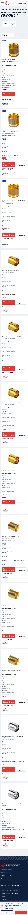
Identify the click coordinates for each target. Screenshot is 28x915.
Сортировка (22, 35)
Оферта (3, 896)
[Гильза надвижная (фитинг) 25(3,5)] (14, 660)
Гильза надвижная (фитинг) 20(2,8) (11, 604)
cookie (19, 903)
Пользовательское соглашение (9, 893)
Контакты (3, 899)
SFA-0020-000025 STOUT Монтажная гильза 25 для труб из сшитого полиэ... (13, 130)
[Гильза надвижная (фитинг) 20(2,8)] (14, 594)
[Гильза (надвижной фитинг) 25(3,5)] (14, 393)
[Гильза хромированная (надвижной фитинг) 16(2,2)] (14, 726)
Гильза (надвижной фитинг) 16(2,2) (11, 270)
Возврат (3, 879)
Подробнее (7, 912)
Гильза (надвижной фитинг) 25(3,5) (11, 403)
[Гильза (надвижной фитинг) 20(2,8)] (14, 327)
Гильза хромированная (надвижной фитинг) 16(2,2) (13, 737)
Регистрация (22, 3)
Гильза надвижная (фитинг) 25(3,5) (11, 670)
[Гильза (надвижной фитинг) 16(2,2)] (14, 260)
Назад (4, 30)
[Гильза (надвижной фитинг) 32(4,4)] (14, 459)
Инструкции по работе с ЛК (8, 882)
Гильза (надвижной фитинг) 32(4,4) (11, 469)
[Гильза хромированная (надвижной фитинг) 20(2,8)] (14, 794)
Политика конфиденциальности (9, 890)
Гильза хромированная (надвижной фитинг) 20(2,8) (13, 804)
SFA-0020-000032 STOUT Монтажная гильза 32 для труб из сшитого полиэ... (13, 201)
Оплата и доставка (6, 875)
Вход (13, 3)
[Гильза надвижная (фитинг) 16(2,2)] (14, 526)
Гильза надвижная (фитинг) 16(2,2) (11, 536)
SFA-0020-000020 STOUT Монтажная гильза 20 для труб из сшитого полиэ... (13, 60)
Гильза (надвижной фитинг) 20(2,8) (11, 336)
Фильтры (10, 35)
